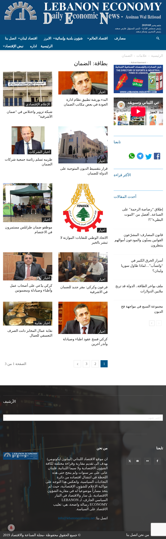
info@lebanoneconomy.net (76, 518)
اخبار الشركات (39, 152)
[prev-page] (158, 323)
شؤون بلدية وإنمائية (69, 38)
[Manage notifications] (11, 527)
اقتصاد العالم (98, 38)
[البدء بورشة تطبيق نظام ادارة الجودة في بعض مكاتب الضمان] (83, 82)
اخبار (101, 92)
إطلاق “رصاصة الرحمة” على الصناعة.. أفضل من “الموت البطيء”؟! (142, 214)
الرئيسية (47, 46)
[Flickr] (147, 461)
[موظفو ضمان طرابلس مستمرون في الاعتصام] (27, 202)
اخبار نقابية (42, 323)
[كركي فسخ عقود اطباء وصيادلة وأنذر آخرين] (83, 318)
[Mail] (137, 461)
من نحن (143, 535)
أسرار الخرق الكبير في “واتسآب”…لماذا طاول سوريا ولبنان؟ (142, 266)
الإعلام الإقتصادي (38, 104)
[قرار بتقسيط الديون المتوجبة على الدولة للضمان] (83, 144)
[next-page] (77, 363)
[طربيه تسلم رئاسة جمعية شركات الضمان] (27, 140)
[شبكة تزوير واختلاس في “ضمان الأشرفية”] (27, 89)
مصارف (120, 38)
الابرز (47, 38)
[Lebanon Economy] (83, 17)
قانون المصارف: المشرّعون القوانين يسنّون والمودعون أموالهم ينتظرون (139, 240)
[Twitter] (129, 461)
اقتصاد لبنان (28, 38)
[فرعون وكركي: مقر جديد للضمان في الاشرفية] (83, 267)
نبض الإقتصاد (14, 46)
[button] (158, 38)
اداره (33, 46)
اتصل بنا (10, 38)
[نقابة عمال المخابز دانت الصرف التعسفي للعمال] (27, 314)
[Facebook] (157, 461)
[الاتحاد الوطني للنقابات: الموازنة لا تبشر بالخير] (83, 208)
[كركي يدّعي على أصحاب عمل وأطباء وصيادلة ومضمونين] (27, 266)
